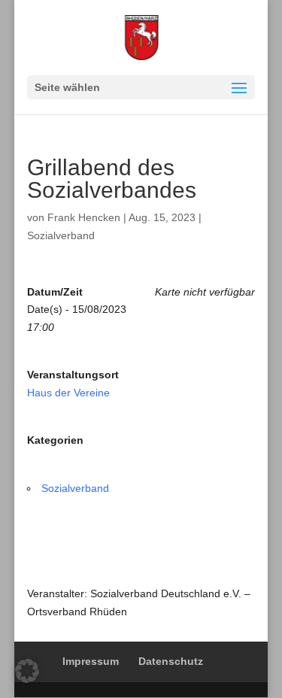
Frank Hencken (83, 217)
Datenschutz (170, 661)
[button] (27, 671)
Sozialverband (61, 235)
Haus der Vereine (68, 393)
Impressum (90, 661)
